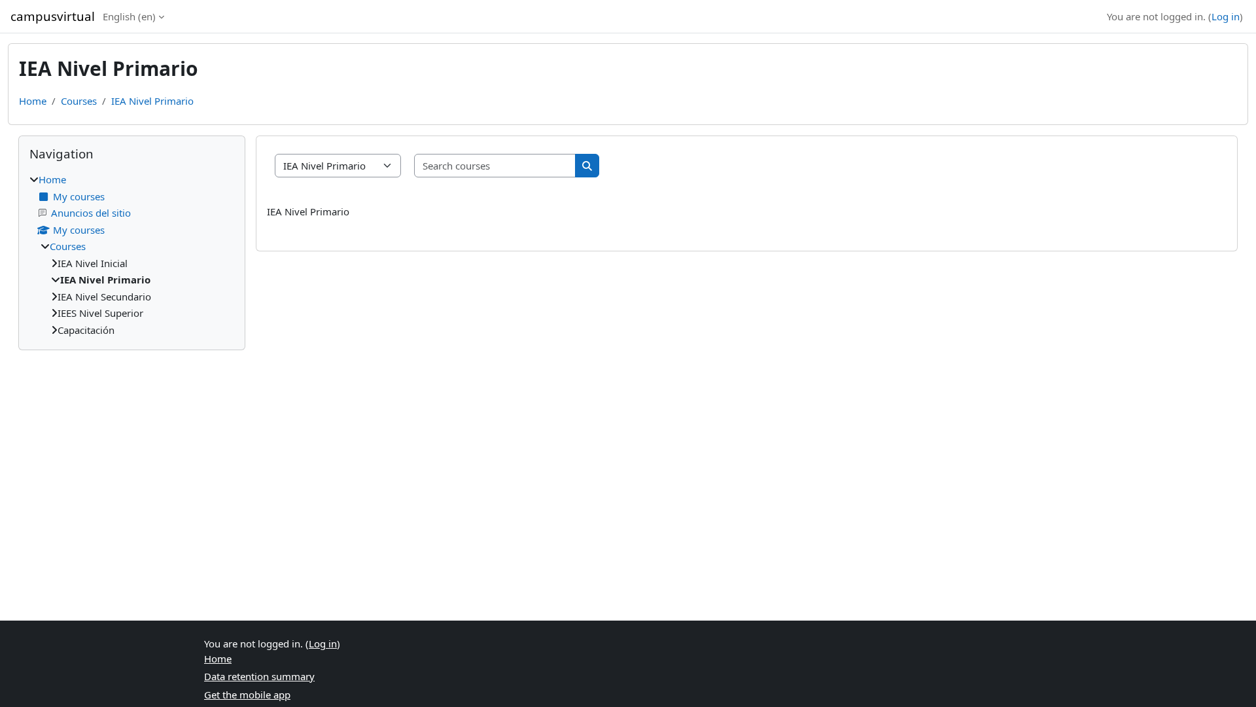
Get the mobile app (247, 694)
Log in (1226, 16)
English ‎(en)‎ (129, 16)
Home (32, 100)
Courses (79, 100)
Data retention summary (259, 676)
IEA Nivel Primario (152, 100)
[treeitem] (131, 254)
